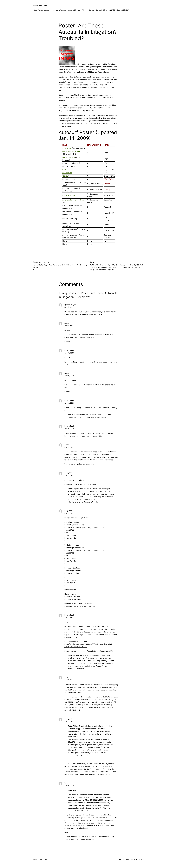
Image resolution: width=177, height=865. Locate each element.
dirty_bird (72, 790)
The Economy (81, 265)
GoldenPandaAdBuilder (71, 151)
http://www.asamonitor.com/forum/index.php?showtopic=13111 (89, 651)
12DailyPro (66, 176)
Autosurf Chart (103, 267)
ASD (133, 265)
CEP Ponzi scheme (126, 267)
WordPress (139, 859)
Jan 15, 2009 (68, 307)
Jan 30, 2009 (69, 353)
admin (70, 415)
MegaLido (110, 270)
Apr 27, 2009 (68, 447)
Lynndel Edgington (71, 305)
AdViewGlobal (116, 265)
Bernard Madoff (68, 195)
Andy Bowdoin (126, 265)
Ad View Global (95, 265)
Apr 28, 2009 (69, 786)
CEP (64, 169)
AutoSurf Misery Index (68, 265)
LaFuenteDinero (68, 157)
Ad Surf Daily (37, 265)
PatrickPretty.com (40, 6)
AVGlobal (116, 267)
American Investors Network (73, 200)
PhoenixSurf (67, 173)
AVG (110, 267)
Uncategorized (38, 267)
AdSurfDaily (67, 148)
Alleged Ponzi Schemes (51, 265)
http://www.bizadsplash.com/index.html (80, 484)
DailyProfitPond (100, 270)
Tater (70, 489)
